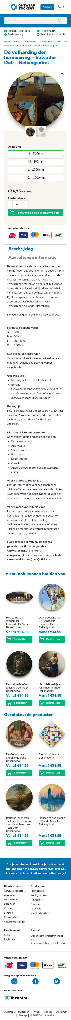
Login (7, 935)
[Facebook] (35, 981)
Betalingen (9, 904)
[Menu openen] (6, 7)
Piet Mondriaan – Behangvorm (49, 756)
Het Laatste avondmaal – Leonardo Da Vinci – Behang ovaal (18, 622)
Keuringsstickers (39, 895)
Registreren (10, 939)
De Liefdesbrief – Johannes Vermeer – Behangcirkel (18, 688)
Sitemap (22, 1015)
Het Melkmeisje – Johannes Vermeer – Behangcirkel (51, 688)
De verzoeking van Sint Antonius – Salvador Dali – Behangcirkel (50, 622)
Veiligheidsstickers (40, 913)
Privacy (36, 1011)
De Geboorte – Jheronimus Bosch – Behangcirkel (17, 758)
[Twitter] (57, 981)
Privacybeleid (11, 917)
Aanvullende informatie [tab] (32, 257)
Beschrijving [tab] (20, 248)
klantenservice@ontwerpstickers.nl (48, 943)
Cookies (8, 908)
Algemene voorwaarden (11, 897)
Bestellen (20, 639)
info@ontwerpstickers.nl (48, 869)
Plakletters (36, 904)
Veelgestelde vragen (14, 921)
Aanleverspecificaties (15, 890)
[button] (62, 73)
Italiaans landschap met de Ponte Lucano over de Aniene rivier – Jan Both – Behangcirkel (19, 824)
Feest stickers (37, 890)
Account (47, 7)
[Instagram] (14, 981)
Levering (8, 912)
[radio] (36, 153)
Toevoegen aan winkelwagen (38, 213)
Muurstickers (37, 899)
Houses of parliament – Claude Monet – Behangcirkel (52, 821)
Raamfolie (36, 908)
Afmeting (14, 147)
